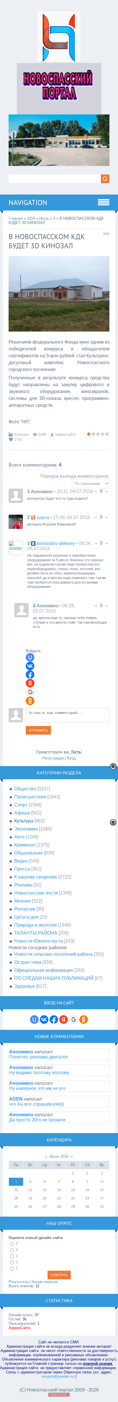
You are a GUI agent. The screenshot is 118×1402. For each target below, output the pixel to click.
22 (73, 1198)
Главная (16, 218)
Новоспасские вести (36, 893)
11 (16, 1190)
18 (16, 1198)
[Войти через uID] (30, 657)
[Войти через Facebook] (30, 674)
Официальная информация (43, 970)
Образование (28, 852)
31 (102, 1207)
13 (45, 1190)
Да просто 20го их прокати (37, 1119)
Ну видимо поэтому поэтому (39, 1072)
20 (45, 1198)
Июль (44, 218)
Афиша (22, 812)
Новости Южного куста (38, 941)
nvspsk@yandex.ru (58, 1376)
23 (87, 1198)
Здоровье (24, 986)
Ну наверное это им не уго (37, 1088)
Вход (71, 758)
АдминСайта (65, 435)
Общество (25, 788)
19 (30, 1198)
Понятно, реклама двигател (38, 1056)
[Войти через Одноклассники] (30, 701)
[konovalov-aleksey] (16, 547)
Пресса (22, 868)
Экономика (26, 828)
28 (59, 1207)
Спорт (20, 804)
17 (102, 1190)
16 (87, 1190)
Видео (21, 860)
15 (73, 1190)
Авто (19, 836)
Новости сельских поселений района (53, 954)
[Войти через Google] (30, 692)
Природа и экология (35, 925)
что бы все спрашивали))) (36, 1104)
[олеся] (16, 521)
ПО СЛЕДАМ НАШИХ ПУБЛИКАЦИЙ (54, 978)
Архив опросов (45, 1282)
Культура (21, 435)
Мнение (22, 901)
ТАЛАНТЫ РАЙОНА (35, 933)
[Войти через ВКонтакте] (30, 666)
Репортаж (24, 909)
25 (16, 1207)
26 (30, 1207)
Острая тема (27, 962)
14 (59, 1190)
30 (87, 1207)
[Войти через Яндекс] (30, 683)
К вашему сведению (35, 876)
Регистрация (53, 758)
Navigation (28, 202)
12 (30, 1190)
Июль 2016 (59, 1156)
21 (59, 1198)
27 (45, 1207)
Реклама (23, 885)
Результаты (19, 1282)
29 (73, 1207)
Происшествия (30, 796)
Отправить (38, 730)
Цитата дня (26, 917)
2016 (31, 218)
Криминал (25, 844)
